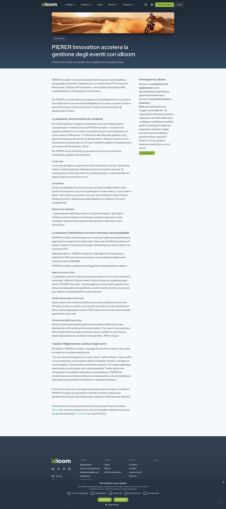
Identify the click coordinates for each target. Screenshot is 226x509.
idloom (55, 409)
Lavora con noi (135, 472)
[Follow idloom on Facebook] (64, 469)
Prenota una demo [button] (165, 5)
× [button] (223, 482)
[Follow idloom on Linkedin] (53, 469)
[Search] (146, 5)
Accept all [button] (104, 500)
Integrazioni (85, 476)
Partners (132, 476)
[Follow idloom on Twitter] (58, 469)
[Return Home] (49, 5)
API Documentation (113, 472)
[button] (57, 476)
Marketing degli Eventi (89, 472)
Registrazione (86, 464)
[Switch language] (152, 5)
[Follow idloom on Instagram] (69, 469)
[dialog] (113, 494)
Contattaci (81, 413)
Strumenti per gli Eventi (90, 468)
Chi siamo (133, 464)
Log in (179, 5)
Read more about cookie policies (126, 489)
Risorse (108, 468)
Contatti (132, 468)
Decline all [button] (121, 500)
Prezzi (100, 4)
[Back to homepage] (61, 462)
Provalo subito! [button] (147, 153)
